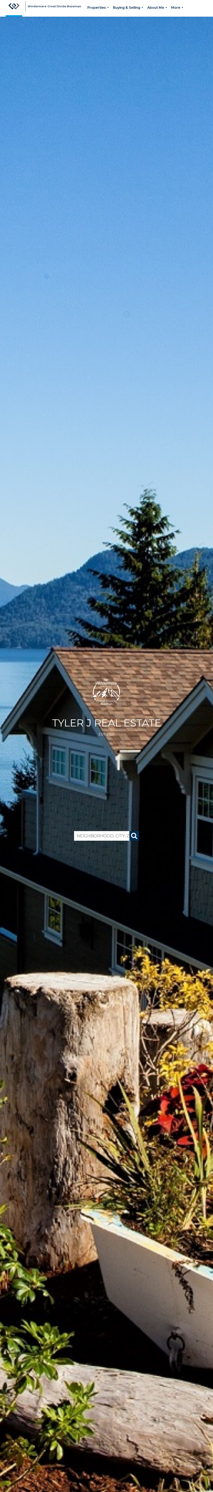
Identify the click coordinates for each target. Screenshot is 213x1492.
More (178, 11)
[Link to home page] (14, 8)
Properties (98, 11)
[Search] (134, 836)
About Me (158, 11)
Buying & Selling (129, 11)
